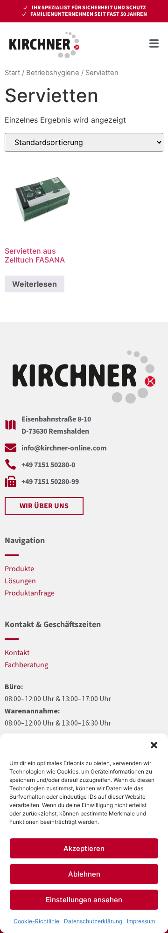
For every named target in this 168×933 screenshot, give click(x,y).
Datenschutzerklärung (93, 921)
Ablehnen (84, 874)
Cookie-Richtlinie (36, 921)
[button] (154, 745)
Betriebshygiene (52, 73)
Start (12, 73)
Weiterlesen (34, 284)
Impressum (141, 921)
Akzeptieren (84, 848)
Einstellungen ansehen (84, 899)
